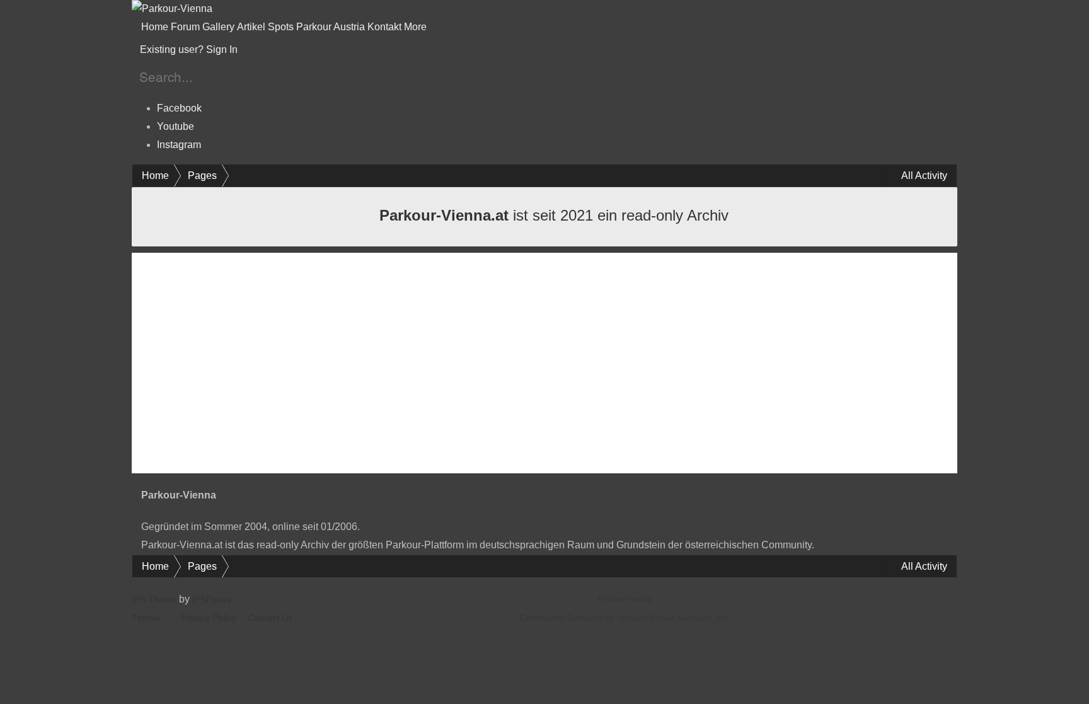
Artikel (251, 26)
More (416, 26)
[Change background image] (271, 50)
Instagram (179, 144)
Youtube (175, 126)
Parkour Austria (330, 26)
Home (154, 26)
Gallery (218, 26)
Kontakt (384, 26)
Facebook (179, 108)
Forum (185, 26)
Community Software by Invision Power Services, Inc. (625, 618)
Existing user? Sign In (191, 49)
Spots (281, 26)
